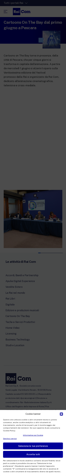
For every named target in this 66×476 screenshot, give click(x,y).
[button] (61, 413)
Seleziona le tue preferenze (33, 446)
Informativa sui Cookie (33, 435)
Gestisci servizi (10, 438)
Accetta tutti (33, 454)
